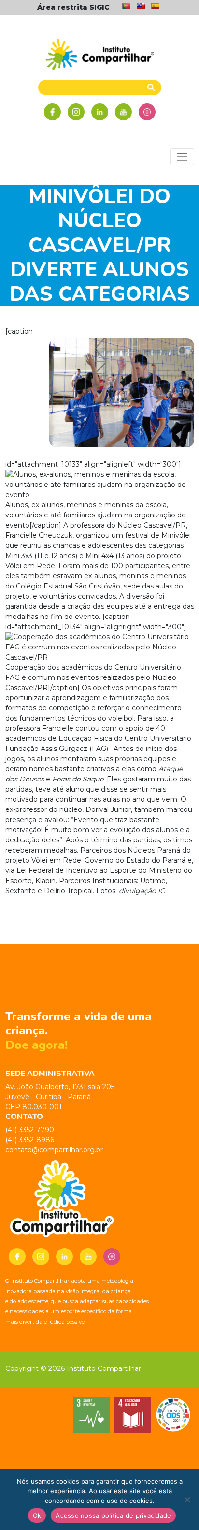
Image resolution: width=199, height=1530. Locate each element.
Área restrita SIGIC (73, 7)
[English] (140, 6)
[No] (187, 1499)
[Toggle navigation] (182, 156)
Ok (37, 1515)
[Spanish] (155, 6)
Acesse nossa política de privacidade (113, 1515)
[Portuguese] (126, 6)
